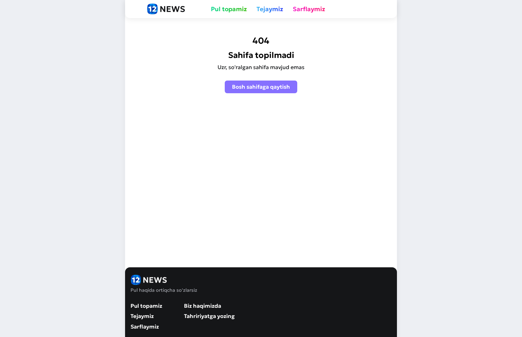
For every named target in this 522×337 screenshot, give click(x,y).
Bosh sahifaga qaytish (261, 86)
